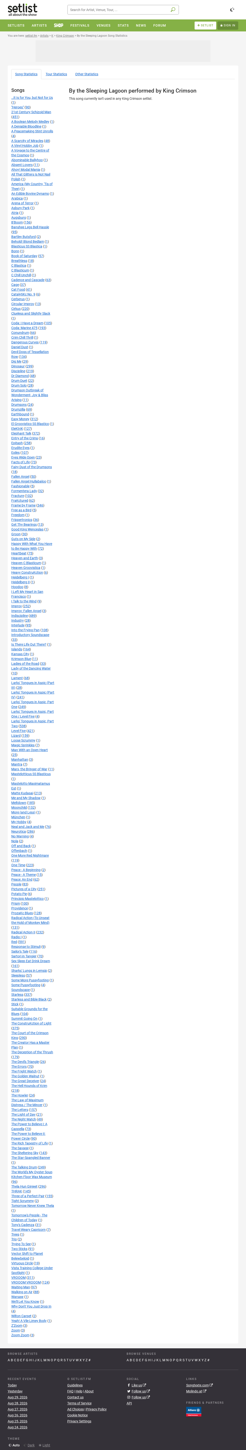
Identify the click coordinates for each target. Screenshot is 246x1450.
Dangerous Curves (25, 342)
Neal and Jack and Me (27, 827)
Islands (16, 649)
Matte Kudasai (22, 793)
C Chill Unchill (21, 275)
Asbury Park (20, 208)
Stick (14, 1004)
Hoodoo (17, 587)
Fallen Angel (20, 476)
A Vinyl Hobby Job (24, 145)
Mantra (16, 764)
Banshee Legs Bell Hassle (30, 227)
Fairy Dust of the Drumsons (31, 467)
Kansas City (20, 654)
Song (26, 74)
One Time (18, 865)
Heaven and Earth (24, 558)
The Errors (19, 1066)
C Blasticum (20, 270)
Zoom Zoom (20, 1335)
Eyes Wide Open (23, 457)
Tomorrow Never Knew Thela (32, 1206)
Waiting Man (20, 1287)
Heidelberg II (20, 582)
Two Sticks (19, 1249)
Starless (17, 994)
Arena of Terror (22, 203)
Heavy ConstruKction (27, 572)
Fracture (17, 496)
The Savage (20, 1148)
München (18, 817)
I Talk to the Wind (24, 601)
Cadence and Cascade (27, 280)
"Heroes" (17, 107)
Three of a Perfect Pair (27, 1196)
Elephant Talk (21, 433)
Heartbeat (18, 553)
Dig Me (16, 361)
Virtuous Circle (22, 1263)
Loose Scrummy (23, 740)
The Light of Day (23, 1114)
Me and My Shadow (26, 798)
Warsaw (17, 1297)
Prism (15, 903)
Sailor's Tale (19, 951)
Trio (14, 1239)
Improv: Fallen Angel (26, 611)
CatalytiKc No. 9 (23, 294)
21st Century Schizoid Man (31, 112)
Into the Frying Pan (25, 630)
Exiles (15, 452)
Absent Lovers (22, 165)
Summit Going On (24, 1018)
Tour (56, 74)
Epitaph (17, 443)
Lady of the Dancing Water (31, 668)
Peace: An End (21, 879)
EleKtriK (17, 428)
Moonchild (19, 807)
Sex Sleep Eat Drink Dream (30, 961)
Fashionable (20, 486)
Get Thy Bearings (24, 524)
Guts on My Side (23, 539)
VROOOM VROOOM (26, 1282)
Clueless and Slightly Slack (30, 313)
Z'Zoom (16, 1325)
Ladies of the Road (25, 664)
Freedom (18, 515)
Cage (15, 285)
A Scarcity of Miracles (27, 141)
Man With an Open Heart (29, 750)
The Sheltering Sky (24, 1153)
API (129, 1403)
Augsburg (18, 217)
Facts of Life (20, 462)
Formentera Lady (24, 491)
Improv (16, 606)
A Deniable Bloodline (26, 126)
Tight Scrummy (22, 1201)
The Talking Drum (24, 1167)
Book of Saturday (24, 256)
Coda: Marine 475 (24, 328)
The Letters (19, 1110)
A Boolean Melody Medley (30, 122)
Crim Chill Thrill (22, 337)
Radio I (16, 937)
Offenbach (19, 851)
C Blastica (18, 265)
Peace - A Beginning (26, 870)
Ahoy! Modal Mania (25, 169)
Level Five (18, 731)
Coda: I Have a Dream (27, 323)
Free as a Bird (21, 510)
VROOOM (18, 1277)
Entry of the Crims (24, 438)
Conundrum (20, 333)
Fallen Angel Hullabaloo (28, 481)
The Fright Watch (24, 1071)
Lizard (16, 735)
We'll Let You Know (25, 1301)
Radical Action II (23, 932)
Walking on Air (21, 1292)
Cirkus (16, 309)
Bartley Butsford (23, 237)
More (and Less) (23, 812)
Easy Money (20, 419)
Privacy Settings (79, 1421)
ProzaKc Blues (22, 913)
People (16, 884)
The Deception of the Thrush (32, 1052)
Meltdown (18, 803)
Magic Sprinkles (23, 745)
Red (14, 942)
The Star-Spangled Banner (30, 1158)
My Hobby (18, 822)
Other (86, 74)
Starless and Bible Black (29, 999)
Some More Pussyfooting (30, 980)
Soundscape (20, 990)
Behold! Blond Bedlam (27, 241)
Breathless (19, 261)
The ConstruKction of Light (31, 1023)
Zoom (15, 1330)
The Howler (19, 1095)
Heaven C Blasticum (26, 563)
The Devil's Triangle (25, 1062)
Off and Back (21, 846)
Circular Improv (22, 304)
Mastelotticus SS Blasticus (31, 774)
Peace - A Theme (23, 875)
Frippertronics (21, 520)
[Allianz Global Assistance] (193, 1411)
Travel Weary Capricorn (28, 1230)
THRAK (16, 1191)
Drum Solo (19, 385)
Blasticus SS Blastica (26, 246)
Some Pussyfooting (25, 985)
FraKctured (19, 500)
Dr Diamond (20, 376)
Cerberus (18, 299)
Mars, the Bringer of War (29, 769)
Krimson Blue (21, 659)
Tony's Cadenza (22, 1225)
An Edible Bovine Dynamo (30, 193)
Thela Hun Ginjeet (24, 1186)
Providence (19, 908)
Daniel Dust (19, 347)
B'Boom (17, 222)
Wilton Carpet (21, 1316)
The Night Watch (23, 1119)
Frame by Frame (23, 505)
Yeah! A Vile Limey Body (29, 1321)
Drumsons (19, 405)
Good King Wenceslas (27, 529)
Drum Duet (19, 381)
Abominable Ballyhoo (27, 160)
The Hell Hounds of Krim (29, 1086)
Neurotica (18, 831)
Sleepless (18, 975)
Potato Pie (19, 894)
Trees (15, 1234)
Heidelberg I (20, 577)
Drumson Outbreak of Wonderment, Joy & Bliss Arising (29, 395)
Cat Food (18, 289)
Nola (14, 841)
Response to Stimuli (26, 947)
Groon (16, 534)
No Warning (20, 836)
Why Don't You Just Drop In (31, 1306)
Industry (17, 620)
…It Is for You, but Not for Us (32, 98)
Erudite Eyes (20, 448)
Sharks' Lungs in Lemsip (29, 971)
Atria (14, 213)
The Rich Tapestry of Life (29, 1143)
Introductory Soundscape (30, 635)
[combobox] (123, 10)
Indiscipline (19, 616)
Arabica (17, 198)
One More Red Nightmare (30, 855)
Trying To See (21, 1244)
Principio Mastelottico (27, 899)
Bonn (15, 251)
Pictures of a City (24, 889)
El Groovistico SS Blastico (30, 424)
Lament (17, 678)
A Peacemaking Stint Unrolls (32, 131)
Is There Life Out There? (28, 644)
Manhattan (19, 759)
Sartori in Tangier (24, 956)
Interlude (18, 625)
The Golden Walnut (25, 1076)
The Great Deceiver (25, 1081)
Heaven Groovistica (25, 568)
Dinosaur (18, 366)
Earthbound (20, 414)
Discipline (18, 371)
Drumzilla (18, 409)
